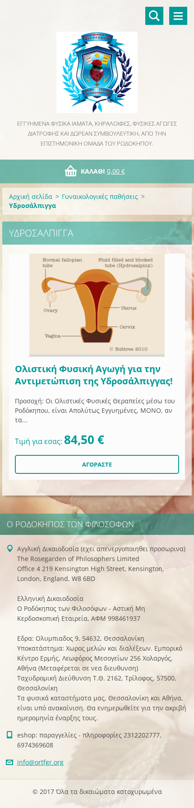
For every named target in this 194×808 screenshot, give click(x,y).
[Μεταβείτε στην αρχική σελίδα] (97, 59)
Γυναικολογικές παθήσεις (100, 196)
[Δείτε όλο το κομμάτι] (97, 305)
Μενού (178, 16)
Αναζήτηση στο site (154, 16)
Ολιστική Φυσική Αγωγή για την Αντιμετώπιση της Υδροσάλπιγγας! (94, 375)
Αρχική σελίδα (30, 196)
